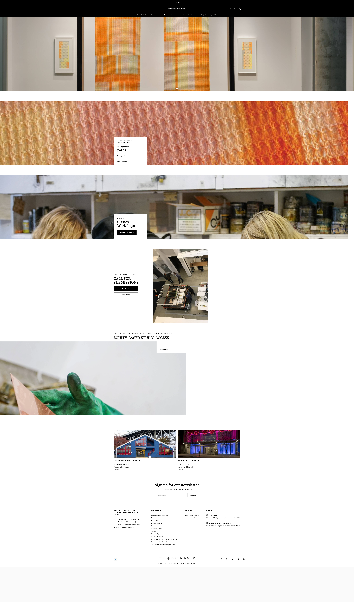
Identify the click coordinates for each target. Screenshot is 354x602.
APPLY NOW (126, 295)
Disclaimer (154, 518)
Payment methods (156, 523)
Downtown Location (190, 518)
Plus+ (188, 563)
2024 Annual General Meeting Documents (163, 544)
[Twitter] (233, 559)
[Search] (235, 8)
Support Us (213, 15)
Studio (183, 15)
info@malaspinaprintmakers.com (220, 523)
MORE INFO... (164, 349)
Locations (188, 510)
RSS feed (194, 563)
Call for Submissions (157, 536)
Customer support (156, 528)
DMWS (184, 563)
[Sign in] (231, 8)
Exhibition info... (123, 162)
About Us (191, 15)
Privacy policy (155, 520)
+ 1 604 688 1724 (214, 515)
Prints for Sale (155, 15)
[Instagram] (226, 559)
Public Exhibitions (142, 15)
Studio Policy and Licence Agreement (162, 534)
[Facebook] (221, 559)
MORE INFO (126, 289)
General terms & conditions (159, 515)
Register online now (126, 232)
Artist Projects (201, 15)
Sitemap (153, 531)
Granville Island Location (191, 515)
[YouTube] (244, 559)
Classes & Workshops (170, 15)
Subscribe (193, 495)
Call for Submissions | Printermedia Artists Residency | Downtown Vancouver (164, 540)
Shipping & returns (156, 526)
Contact (224, 9)
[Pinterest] (238, 559)
